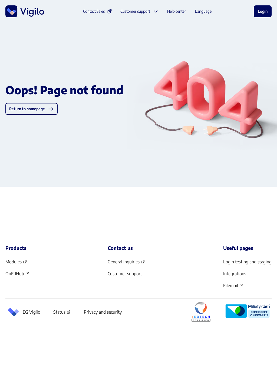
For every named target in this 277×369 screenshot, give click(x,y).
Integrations (234, 273)
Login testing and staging (247, 261)
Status (62, 313)
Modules (16, 263)
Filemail (233, 287)
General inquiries (126, 263)
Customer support (125, 273)
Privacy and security (103, 312)
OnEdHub (17, 275)
